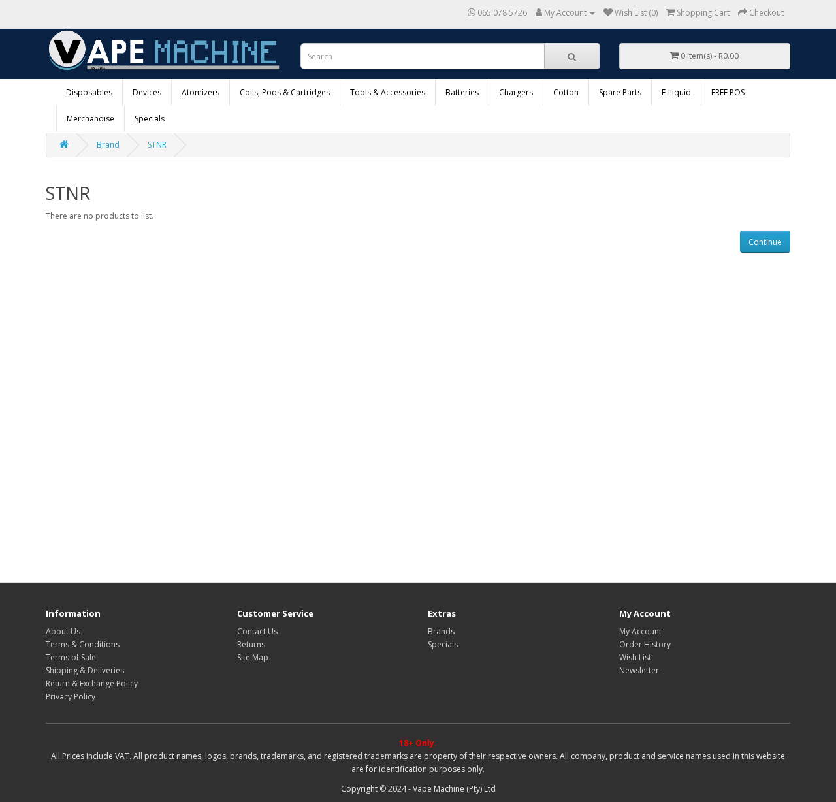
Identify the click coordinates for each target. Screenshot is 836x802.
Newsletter (639, 670)
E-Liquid (676, 92)
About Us (63, 631)
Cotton (566, 92)
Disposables (89, 92)
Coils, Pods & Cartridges (285, 92)
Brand (108, 144)
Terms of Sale (71, 657)
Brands (441, 631)
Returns (251, 644)
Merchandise (90, 118)
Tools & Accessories (387, 92)
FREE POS (728, 92)
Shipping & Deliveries (85, 670)
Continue (765, 242)
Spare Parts (620, 92)
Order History (645, 644)
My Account (640, 631)
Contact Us (257, 631)
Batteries (462, 92)
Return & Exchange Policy (92, 683)
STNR (157, 144)
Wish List (635, 657)
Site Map (252, 657)
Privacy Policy (70, 696)
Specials (150, 118)
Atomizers (200, 92)
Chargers (516, 92)
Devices (147, 92)
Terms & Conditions (83, 644)
